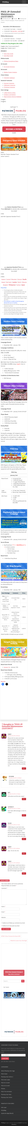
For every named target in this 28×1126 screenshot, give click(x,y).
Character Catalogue (9, 78)
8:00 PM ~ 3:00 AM (17, 31)
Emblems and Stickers (10, 94)
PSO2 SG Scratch (5, 1085)
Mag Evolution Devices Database (12, 96)
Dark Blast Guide (8, 55)
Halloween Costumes (9, 85)
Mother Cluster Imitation (10, 72)
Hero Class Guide (8, 53)
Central (8, 279)
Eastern (3, 279)
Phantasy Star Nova (6, 1094)
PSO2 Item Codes (5, 1079)
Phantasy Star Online (6, 1097)
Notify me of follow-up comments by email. (14, 923)
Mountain (14, 279)
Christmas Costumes (9, 87)
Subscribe (5, 1058)
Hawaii (3, 282)
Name (3, 906)
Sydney (18, 285)
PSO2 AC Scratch (5, 1082)
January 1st (7, 667)
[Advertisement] (14, 702)
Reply (24, 768)
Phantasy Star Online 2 (7, 1077)
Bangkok (5, 285)
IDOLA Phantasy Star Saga (8, 1071)
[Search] (22, 981)
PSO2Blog (3, 1110)
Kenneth (15, 18)
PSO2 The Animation (6, 1091)
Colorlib (19, 1122)
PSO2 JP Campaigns (9, 20)
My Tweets (6, 987)
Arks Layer (4, 1107)
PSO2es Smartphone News (11, 61)
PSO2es (3, 1088)
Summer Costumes (9, 83)
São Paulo (8, 282)
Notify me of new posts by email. (11, 926)
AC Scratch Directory (9, 66)
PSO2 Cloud (4, 1074)
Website (3, 917)
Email (3, 912)
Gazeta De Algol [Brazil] (7, 1113)
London (15, 282)
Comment (4, 888)
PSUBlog (5, 2)
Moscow (24, 282)
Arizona (20, 279)
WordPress (14, 1124)
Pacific (25, 279)
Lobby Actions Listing (9, 92)
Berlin (19, 282)
